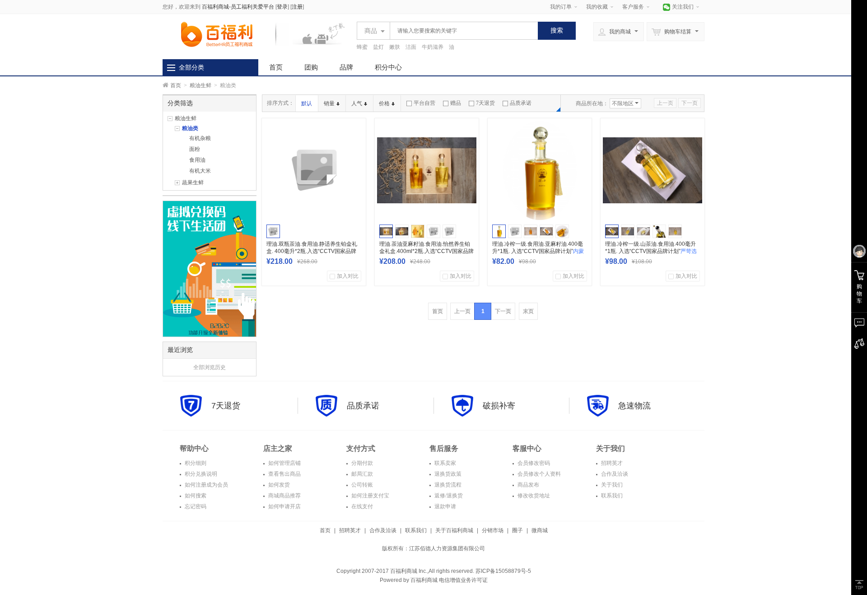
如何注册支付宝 (369, 495)
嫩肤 (394, 47)
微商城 (539, 530)
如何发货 (278, 485)
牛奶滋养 (432, 47)
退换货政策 (447, 474)
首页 (276, 67)
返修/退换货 (448, 495)
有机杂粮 (200, 138)
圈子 (517, 530)
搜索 (556, 30)
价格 (384, 103)
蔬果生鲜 (193, 182)
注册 (297, 7)
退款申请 (444, 506)
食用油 (197, 160)
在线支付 (361, 506)
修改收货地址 (533, 495)
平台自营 (424, 103)
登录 (282, 7)
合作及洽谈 (614, 474)
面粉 (194, 149)
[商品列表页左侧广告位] (209, 268)
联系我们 (611, 495)
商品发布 (527, 485)
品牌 (346, 67)
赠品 (455, 103)
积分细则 (194, 463)
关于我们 (611, 485)
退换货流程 (447, 485)
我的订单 (561, 7)
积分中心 (388, 67)
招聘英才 (611, 463)
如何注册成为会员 (205, 485)
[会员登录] (859, 251)
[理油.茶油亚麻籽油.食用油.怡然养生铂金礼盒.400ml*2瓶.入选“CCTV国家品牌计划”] (426, 170)
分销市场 (492, 530)
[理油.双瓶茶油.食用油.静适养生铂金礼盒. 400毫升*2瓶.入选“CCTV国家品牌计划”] (314, 170)
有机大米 (200, 171)
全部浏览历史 (209, 367)
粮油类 (190, 128)
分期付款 (361, 463)
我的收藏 (597, 7)
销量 (329, 103)
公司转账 (361, 485)
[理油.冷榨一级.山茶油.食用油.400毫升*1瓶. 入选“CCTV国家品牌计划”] (652, 170)
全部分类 (191, 67)
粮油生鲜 (200, 85)
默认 (306, 103)
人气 (356, 103)
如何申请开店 (284, 506)
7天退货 (485, 103)
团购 (311, 67)
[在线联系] (859, 323)
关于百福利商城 (454, 530)
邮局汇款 (361, 474)
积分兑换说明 (200, 474)
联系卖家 (444, 463)
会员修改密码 (533, 463)
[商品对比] (859, 343)
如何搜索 (194, 495)
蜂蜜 (362, 47)
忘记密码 (194, 506)
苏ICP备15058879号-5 (502, 571)
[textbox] (461, 30)
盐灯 (378, 47)
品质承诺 (520, 103)
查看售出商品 (284, 474)
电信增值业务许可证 (463, 580)
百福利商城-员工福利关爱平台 (238, 7)
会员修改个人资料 (538, 474)
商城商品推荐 (284, 495)
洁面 (411, 47)
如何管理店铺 (284, 463)
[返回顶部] (859, 584)
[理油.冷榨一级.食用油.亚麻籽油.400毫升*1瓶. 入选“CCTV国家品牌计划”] (539, 170)
